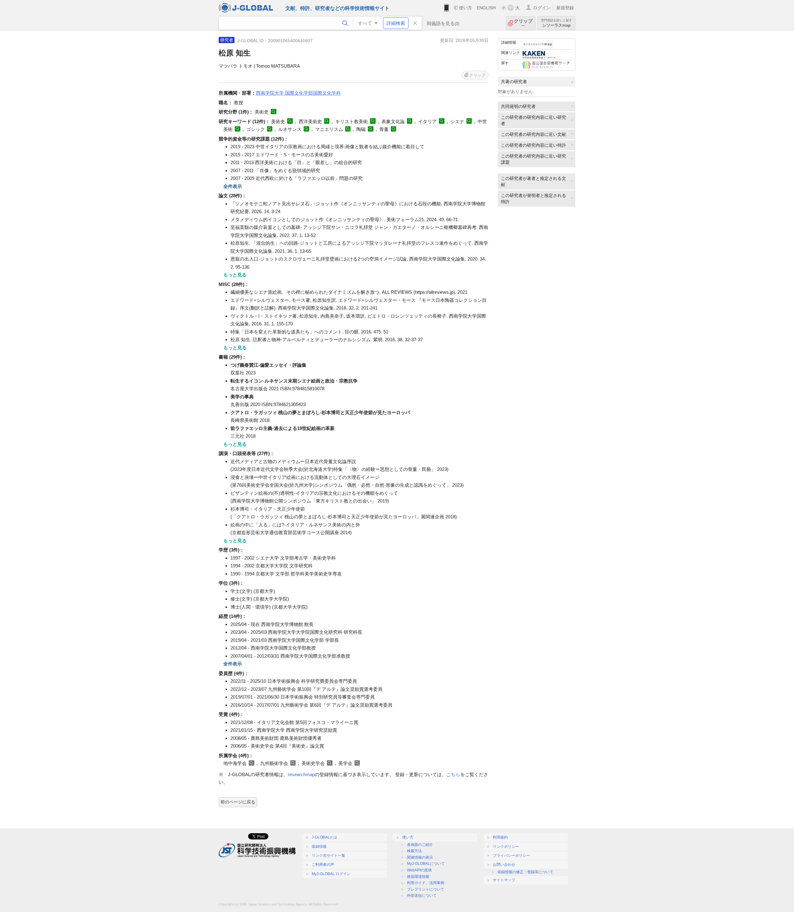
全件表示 (232, 186)
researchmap (301, 774)
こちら (453, 774)
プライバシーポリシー (511, 855)
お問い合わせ (504, 864)
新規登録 (565, 7)
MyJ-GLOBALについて (426, 863)
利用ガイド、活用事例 (425, 883)
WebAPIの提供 (419, 870)
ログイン (542, 7)
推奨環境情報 (418, 876)
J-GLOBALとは (324, 837)
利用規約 (500, 837)
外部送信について (422, 895)
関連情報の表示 (420, 857)
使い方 (465, 7)
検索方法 (414, 851)
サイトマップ (504, 880)
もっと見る (235, 274)
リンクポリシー (506, 846)
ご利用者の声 (323, 864)
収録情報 (319, 846)
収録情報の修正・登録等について (525, 872)
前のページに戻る (238, 801)
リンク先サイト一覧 (328, 855)
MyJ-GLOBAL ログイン (331, 874)
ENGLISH (486, 7)
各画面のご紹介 (420, 845)
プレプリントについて (425, 889)
